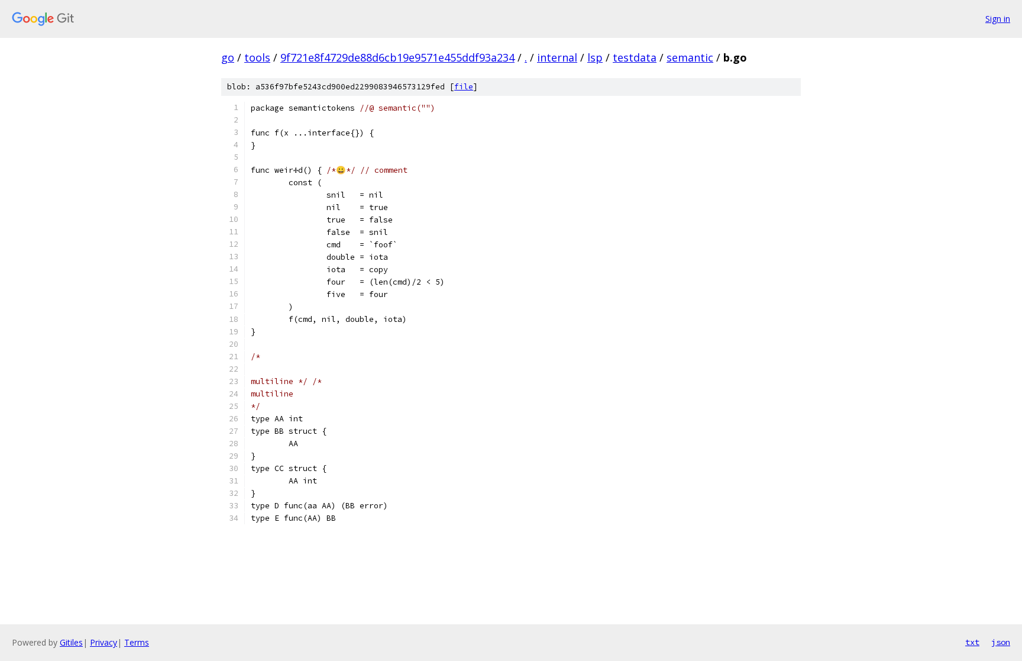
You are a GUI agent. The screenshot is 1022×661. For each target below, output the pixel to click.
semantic (690, 57)
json (1000, 642)
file (463, 87)
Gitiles (71, 642)
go (227, 57)
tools (257, 57)
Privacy (103, 642)
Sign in (997, 18)
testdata (634, 57)
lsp (595, 57)
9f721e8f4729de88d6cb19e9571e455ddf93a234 (397, 57)
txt (972, 642)
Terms (136, 642)
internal (557, 57)
